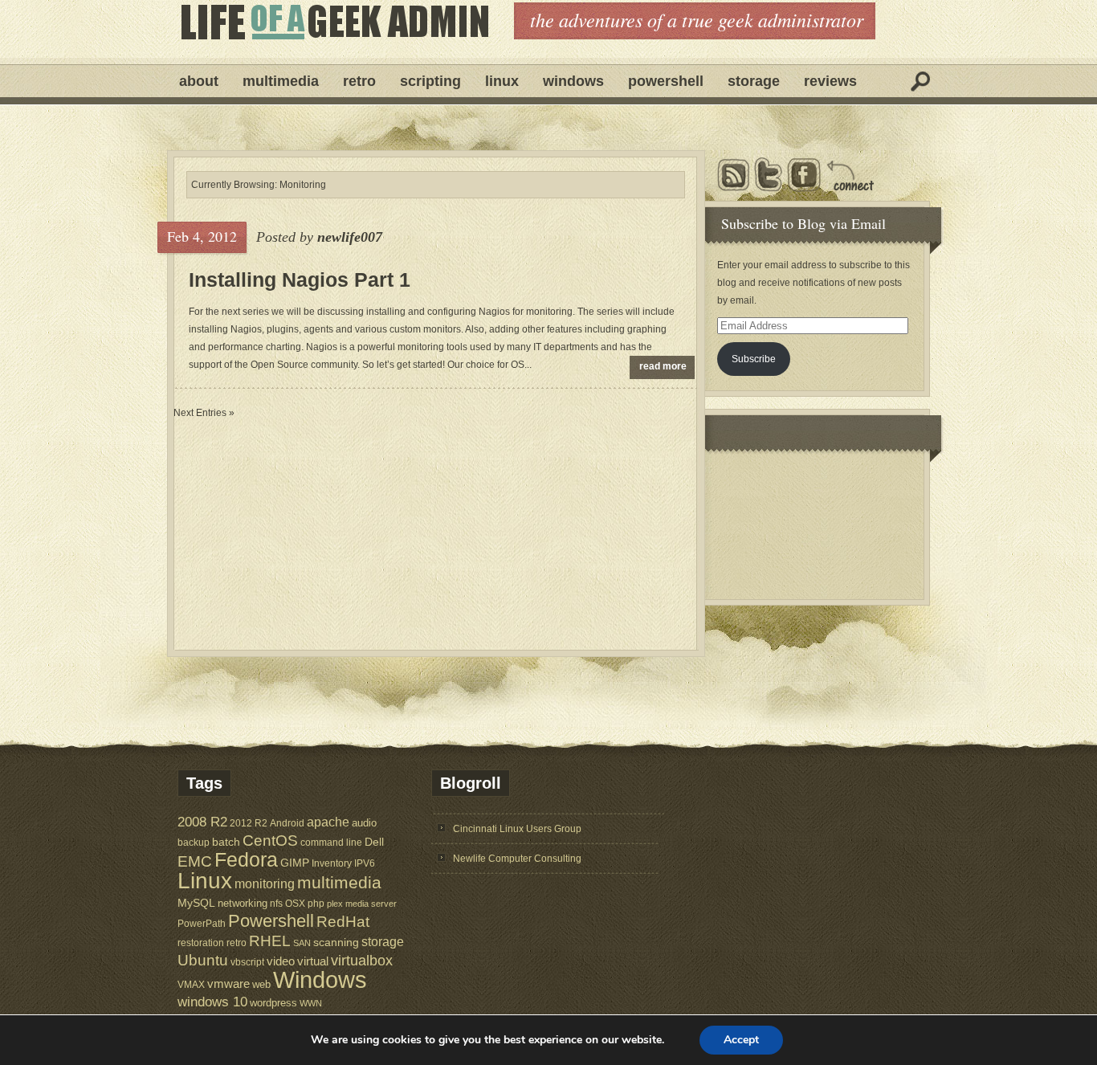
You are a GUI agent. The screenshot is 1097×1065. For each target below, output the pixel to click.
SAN (302, 943)
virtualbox (362, 961)
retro (236, 942)
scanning (336, 942)
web (261, 984)
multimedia (339, 882)
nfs (276, 903)
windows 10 (212, 1002)
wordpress (273, 1003)
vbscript (247, 962)
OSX (295, 903)
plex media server (362, 903)
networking (242, 903)
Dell (374, 841)
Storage (754, 81)
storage (382, 941)
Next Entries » (203, 412)
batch (226, 842)
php (316, 903)
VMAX (191, 984)
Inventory (332, 863)
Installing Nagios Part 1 (299, 279)
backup (193, 842)
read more (663, 366)
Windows (573, 81)
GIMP (294, 862)
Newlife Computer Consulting (517, 858)
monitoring (264, 884)
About (198, 81)
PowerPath (201, 923)
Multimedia (281, 81)
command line (331, 842)
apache (328, 821)
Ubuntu (202, 960)
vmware (228, 983)
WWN (311, 1003)
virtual (312, 961)
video (281, 961)
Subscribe (754, 359)
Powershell (665, 81)
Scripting (430, 81)
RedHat (342, 921)
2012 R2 (248, 823)
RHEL (270, 940)
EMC (194, 861)
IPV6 (364, 863)
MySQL (196, 902)
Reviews (830, 81)
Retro (359, 81)
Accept (741, 1039)
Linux (502, 81)
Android (287, 823)
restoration (200, 942)
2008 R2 (202, 822)
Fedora (246, 860)
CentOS (270, 840)
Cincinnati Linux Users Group (517, 828)
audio (364, 823)
